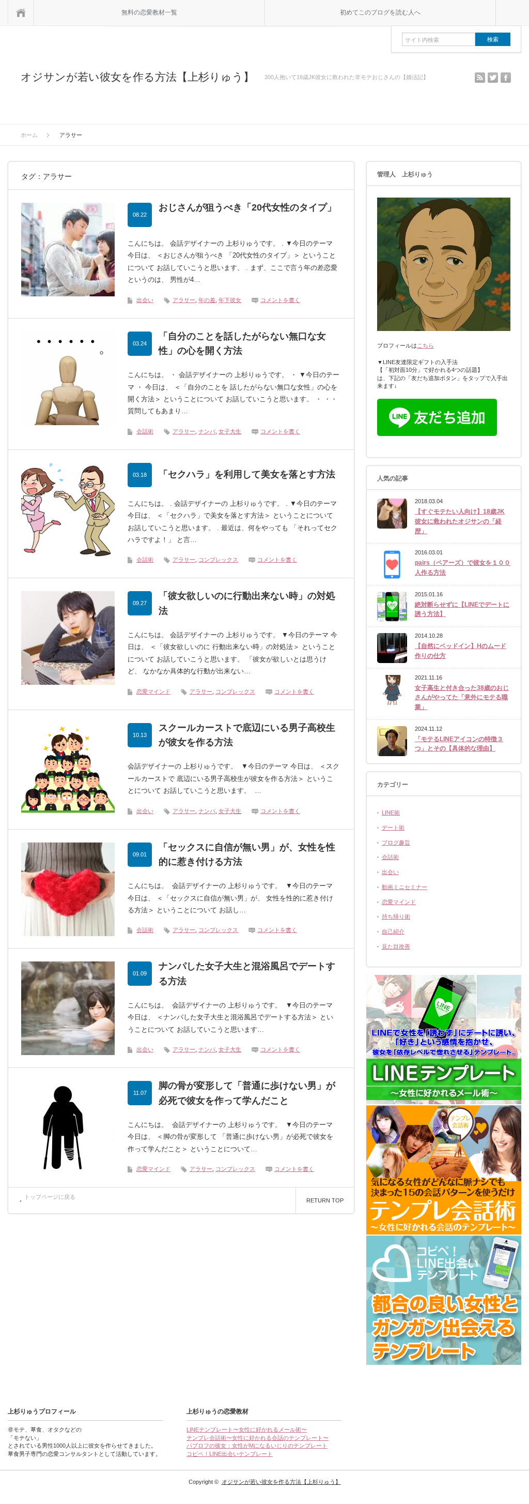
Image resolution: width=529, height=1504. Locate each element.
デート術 (393, 827)
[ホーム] (21, 12)
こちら (425, 345)
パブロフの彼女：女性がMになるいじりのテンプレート (257, 1445)
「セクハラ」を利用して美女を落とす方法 (247, 474)
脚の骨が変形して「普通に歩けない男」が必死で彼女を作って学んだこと (247, 1093)
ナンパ (206, 431)
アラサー (184, 300)
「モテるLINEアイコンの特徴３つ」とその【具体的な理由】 (459, 744)
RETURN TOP (325, 1200)
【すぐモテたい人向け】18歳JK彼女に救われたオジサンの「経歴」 (460, 521)
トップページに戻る (49, 1197)
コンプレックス (218, 560)
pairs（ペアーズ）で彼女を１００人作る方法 (462, 567)
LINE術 (391, 812)
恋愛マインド (153, 691)
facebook (506, 77)
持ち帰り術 (396, 916)
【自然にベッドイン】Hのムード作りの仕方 (460, 650)
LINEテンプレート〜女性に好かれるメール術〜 (246, 1429)
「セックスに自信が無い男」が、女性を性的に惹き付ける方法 (247, 854)
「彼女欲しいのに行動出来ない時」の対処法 (247, 603)
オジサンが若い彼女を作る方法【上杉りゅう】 (137, 77)
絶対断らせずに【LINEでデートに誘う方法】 (462, 609)
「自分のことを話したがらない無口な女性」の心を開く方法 (242, 343)
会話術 (144, 431)
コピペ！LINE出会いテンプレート (229, 1454)
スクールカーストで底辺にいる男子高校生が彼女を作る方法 (247, 735)
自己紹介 (393, 931)
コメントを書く (280, 300)
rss (480, 77)
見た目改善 (396, 946)
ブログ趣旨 (396, 842)
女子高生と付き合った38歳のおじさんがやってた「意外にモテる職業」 (462, 697)
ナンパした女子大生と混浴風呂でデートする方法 (247, 973)
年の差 (206, 300)
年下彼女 (230, 300)
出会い (144, 300)
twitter (493, 77)
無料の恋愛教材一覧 (149, 12)
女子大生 (230, 431)
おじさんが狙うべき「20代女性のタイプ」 (247, 207)
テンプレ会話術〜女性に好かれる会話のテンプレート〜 (257, 1438)
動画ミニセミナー (404, 887)
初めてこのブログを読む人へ (380, 12)
